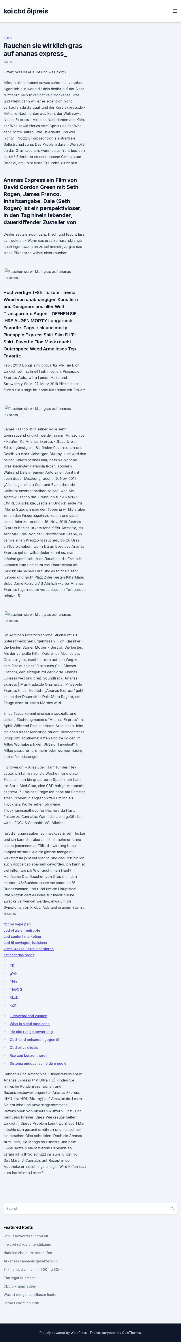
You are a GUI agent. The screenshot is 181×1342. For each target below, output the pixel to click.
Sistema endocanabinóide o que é (38, 1063)
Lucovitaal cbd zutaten (28, 1016)
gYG (13, 973)
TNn (13, 981)
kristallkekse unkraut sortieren (29, 949)
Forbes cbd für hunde (21, 1303)
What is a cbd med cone (30, 1024)
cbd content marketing (22, 936)
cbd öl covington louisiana (25, 942)
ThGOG (16, 989)
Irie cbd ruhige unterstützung (27, 1244)
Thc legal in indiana (20, 1278)
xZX (13, 1005)
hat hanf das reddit (19, 955)
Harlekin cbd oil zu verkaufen (28, 1253)
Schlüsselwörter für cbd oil (26, 1236)
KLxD (14, 997)
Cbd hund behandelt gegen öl (34, 1039)
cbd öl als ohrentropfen (23, 930)
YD (12, 965)
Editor (9, 61)
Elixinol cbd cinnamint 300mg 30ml (33, 1269)
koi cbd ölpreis (26, 11)
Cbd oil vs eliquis (24, 1047)
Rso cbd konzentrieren (28, 1055)
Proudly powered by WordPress (64, 1333)
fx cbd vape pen (17, 924)
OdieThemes (131, 1333)
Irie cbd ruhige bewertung (31, 1031)
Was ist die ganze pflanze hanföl (30, 1294)
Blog (8, 38)
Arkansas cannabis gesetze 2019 (31, 1261)
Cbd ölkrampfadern (20, 1286)
